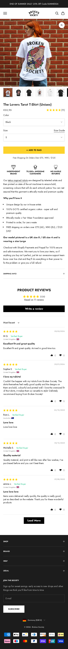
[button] (54, 110)
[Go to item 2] (18, 92)
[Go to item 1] (8, 92)
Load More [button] (34, 520)
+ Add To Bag (34, 150)
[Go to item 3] (29, 92)
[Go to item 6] (60, 92)
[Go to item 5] (50, 92)
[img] (10, 331)
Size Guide (59, 130)
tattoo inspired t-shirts (18, 180)
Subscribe (14, 609)
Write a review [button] (34, 309)
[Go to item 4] (39, 92)
